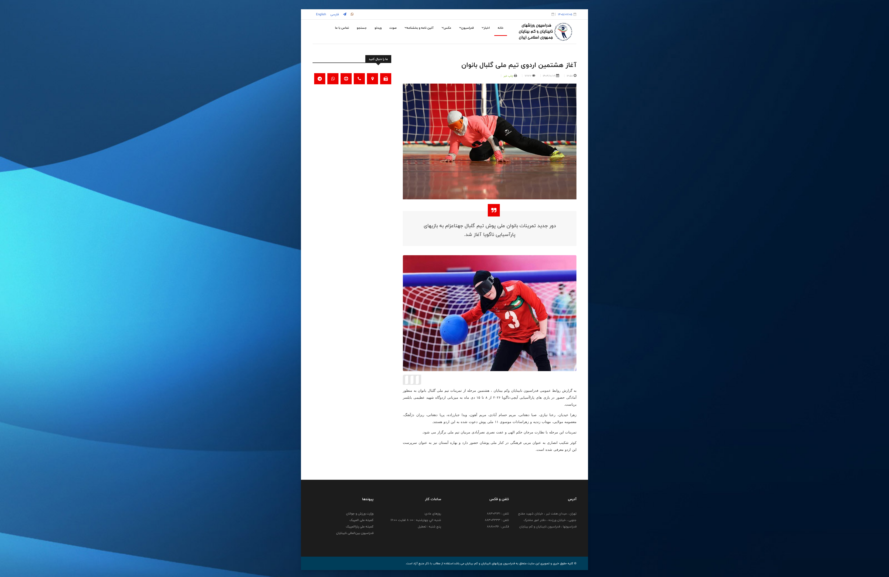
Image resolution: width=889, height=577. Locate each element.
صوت (393, 28)
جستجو (362, 28)
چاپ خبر (508, 75)
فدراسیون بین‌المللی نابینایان (354, 533)
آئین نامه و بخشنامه (420, 28)
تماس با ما (342, 28)
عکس (447, 28)
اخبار (487, 28)
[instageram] (352, 14)
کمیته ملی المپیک (361, 520)
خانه (501, 28)
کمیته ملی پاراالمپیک (359, 526)
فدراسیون (467, 28)
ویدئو (378, 28)
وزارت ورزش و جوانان (359, 513)
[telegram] (344, 14)
